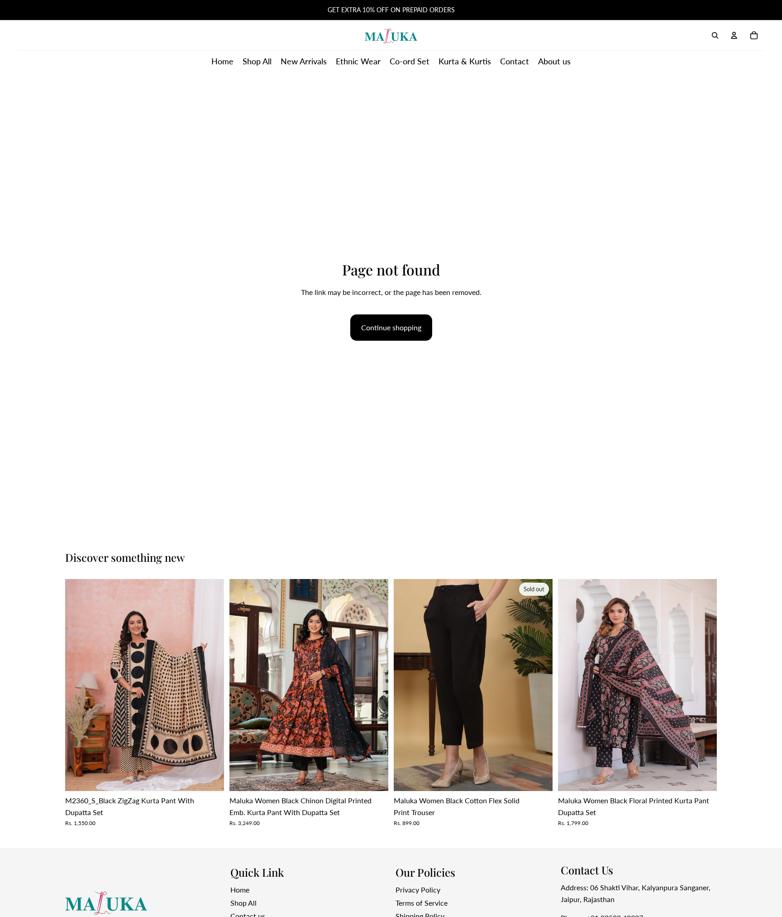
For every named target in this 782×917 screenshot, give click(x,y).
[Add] (210, 777)
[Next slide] (210, 685)
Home (239, 889)
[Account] (734, 35)
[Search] (715, 35)
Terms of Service (422, 902)
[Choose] (374, 777)
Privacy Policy (418, 889)
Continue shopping (391, 327)
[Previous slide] (78, 685)
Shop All (243, 902)
